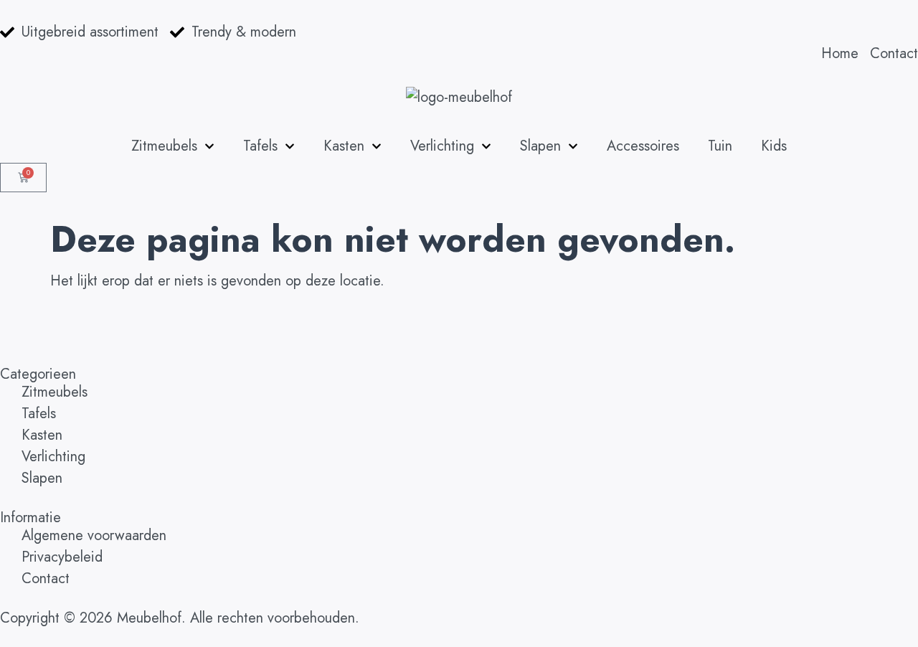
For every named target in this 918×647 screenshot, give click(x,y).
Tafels (260, 146)
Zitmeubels (164, 146)
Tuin (720, 146)
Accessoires (643, 146)
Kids (774, 146)
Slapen (540, 146)
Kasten (343, 146)
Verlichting (442, 146)
